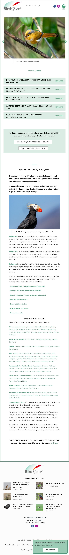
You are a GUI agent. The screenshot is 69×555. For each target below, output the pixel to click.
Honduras (30, 378)
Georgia (48, 353)
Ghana (53, 327)
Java (26, 356)
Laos (38, 356)
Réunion (54, 339)
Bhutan (21, 353)
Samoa (22, 371)
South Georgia (13, 395)
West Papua (41, 371)
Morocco (22, 329)
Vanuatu (48, 371)
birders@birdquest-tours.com (36, 517)
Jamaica (36, 378)
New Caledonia (34, 369)
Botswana (22, 327)
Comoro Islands (30, 339)
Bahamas (41, 376)
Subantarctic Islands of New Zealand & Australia (42, 395)
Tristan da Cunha (14, 398)
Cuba (10, 378)
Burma (31, 353)
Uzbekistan (44, 361)
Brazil (34, 385)
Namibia (28, 329)
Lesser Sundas (46, 356)
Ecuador (50, 385)
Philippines (30, 359)
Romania (46, 346)
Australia (36, 366)
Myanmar (19, 359)
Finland (23, 346)
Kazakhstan (32, 356)
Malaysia (55, 356)
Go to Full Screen (34, 71)
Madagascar (40, 339)
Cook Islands (44, 366)
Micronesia (24, 369)
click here (54, 443)
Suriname (36, 388)
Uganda (39, 332)
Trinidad (24, 381)
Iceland (34, 346)
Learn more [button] (49, 545)
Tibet (28, 361)
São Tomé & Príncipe (39, 329)
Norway (40, 346)
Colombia (43, 385)
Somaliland (17, 332)
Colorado (48, 376)
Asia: (10, 353)
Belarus (17, 346)
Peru (30, 388)
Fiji (50, 366)
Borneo (26, 353)
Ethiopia (43, 327)
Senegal (49, 329)
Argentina (24, 385)
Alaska (35, 376)
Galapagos (12, 388)
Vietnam (51, 361)
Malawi (16, 329)
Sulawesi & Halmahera (48, 359)
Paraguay (25, 388)
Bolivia (29, 385)
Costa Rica (55, 376)
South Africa (26, 332)
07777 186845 (38, 520)
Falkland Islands (52, 392)
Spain (51, 346)
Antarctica (35, 392)
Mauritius (48, 339)
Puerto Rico (13, 381)
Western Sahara (48, 332)
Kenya (11, 329)
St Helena (22, 395)
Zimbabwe (12, 335)
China (43, 353)
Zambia (56, 332)
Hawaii (18, 369)
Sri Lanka (38, 359)
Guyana (19, 388)
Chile (38, 385)
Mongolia (12, 359)
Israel (18, 356)
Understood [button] (50, 550)
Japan (22, 356)
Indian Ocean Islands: (16, 339)
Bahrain (15, 353)
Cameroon (30, 327)
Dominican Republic (19, 378)
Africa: (11, 327)
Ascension (42, 392)
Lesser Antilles (45, 378)
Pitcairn (16, 371)
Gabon (48, 327)
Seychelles (12, 342)
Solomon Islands (30, 371)
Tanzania (33, 332)
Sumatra (12, 361)
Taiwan (17, 361)
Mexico (52, 378)
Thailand (23, 361)
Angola (16, 327)
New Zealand (44, 369)
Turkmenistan (35, 361)
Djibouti (37, 327)
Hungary (28, 346)
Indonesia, (12, 356)
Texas (19, 381)
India (53, 353)
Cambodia (37, 353)
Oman (25, 359)
